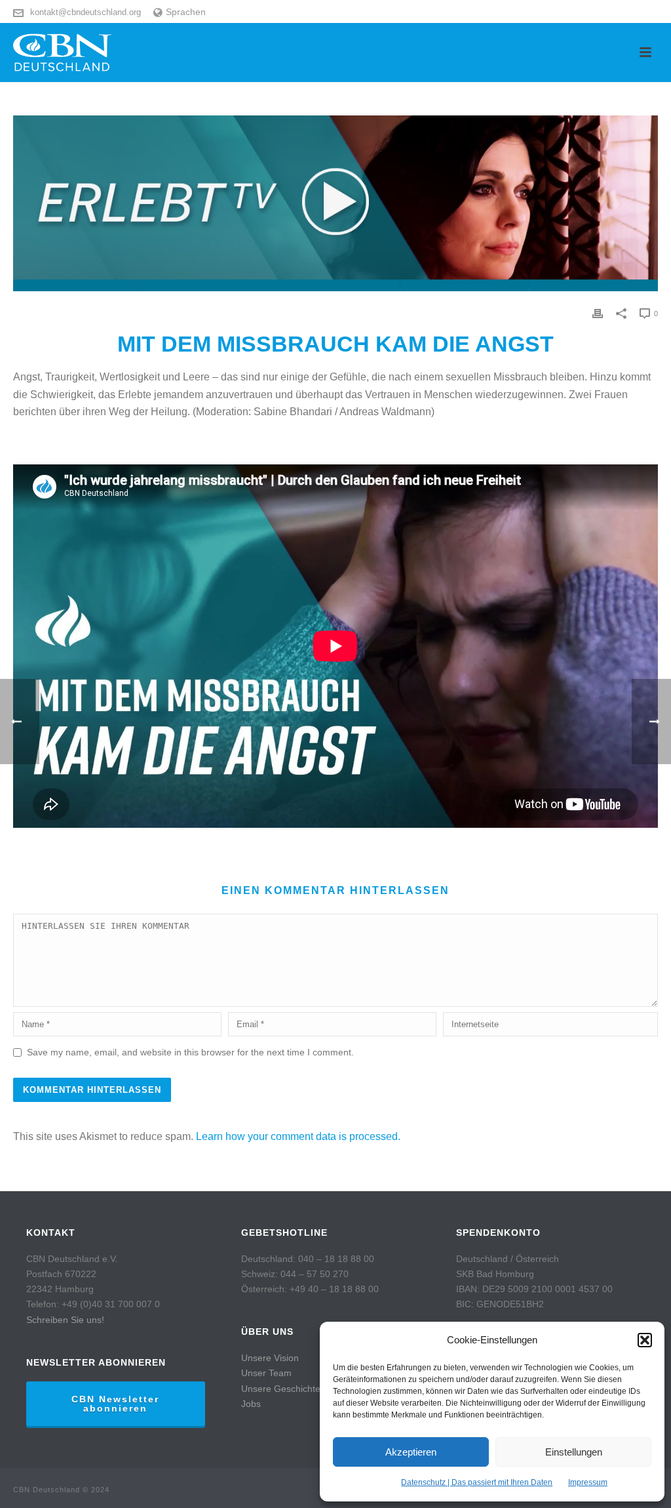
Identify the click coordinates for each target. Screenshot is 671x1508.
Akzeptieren (410, 1451)
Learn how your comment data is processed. (298, 1136)
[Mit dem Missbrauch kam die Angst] (335, 203)
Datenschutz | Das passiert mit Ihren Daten (476, 1482)
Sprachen (186, 12)
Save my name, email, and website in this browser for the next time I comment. (190, 1052)
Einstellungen (573, 1451)
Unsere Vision (270, 1358)
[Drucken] (597, 313)
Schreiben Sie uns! (65, 1319)
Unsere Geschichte (280, 1388)
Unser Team (266, 1373)
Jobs (251, 1403)
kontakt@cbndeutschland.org (85, 12)
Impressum (587, 1482)
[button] (644, 1340)
